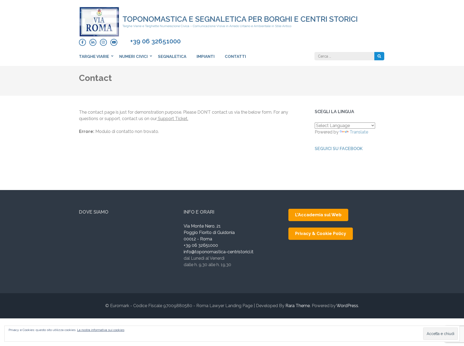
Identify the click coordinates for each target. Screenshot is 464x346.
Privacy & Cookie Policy (320, 233)
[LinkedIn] (92, 42)
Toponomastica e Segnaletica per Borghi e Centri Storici (240, 19)
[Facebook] (82, 42)
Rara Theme (297, 305)
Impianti (206, 56)
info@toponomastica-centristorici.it (218, 251)
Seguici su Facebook (339, 148)
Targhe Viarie (94, 56)
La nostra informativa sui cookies (100, 330)
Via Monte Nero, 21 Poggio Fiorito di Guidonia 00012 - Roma (209, 232)
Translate (359, 132)
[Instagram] (103, 42)
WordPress (347, 305)
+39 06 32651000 (155, 41)
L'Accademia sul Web (318, 214)
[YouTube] (113, 42)
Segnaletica (172, 56)
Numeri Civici (133, 56)
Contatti (235, 56)
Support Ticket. (172, 118)
